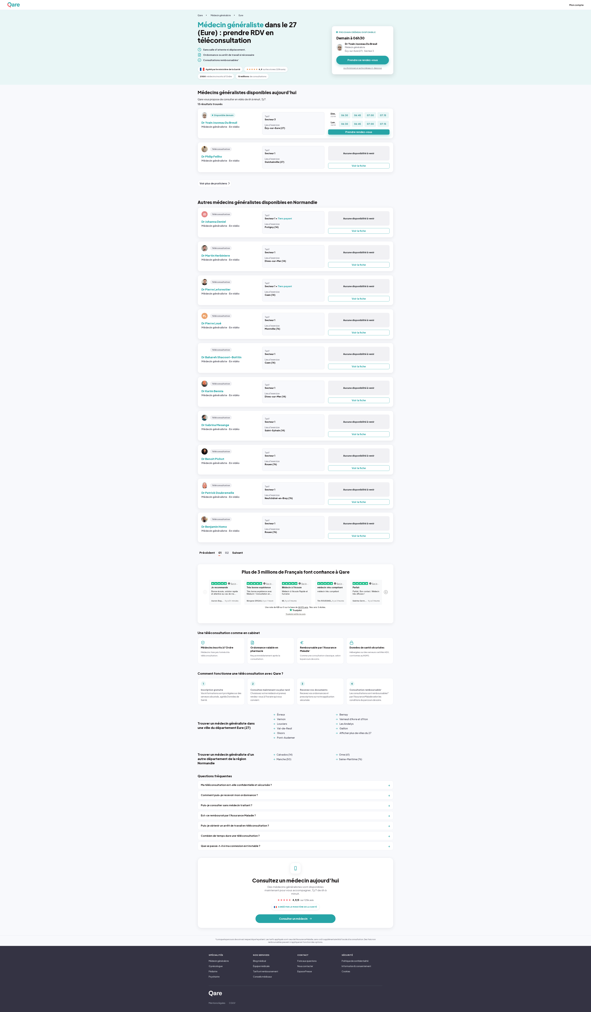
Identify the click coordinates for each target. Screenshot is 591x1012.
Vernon (281, 719)
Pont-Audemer (286, 737)
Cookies (346, 971)
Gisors (281, 733)
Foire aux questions (307, 960)
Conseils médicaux (262, 976)
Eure (241, 15)
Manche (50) (284, 759)
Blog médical (259, 960)
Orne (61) (344, 754)
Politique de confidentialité (355, 960)
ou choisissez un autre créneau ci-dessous (362, 68)
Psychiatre (214, 976)
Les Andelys (347, 723)
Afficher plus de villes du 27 (355, 733)
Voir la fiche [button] (359, 165)
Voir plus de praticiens (213, 183)
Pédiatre (213, 971)
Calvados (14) (284, 754)
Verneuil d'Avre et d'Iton (354, 719)
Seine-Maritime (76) (350, 759)
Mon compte (576, 5)
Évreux (281, 714)
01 (219, 552)
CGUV (232, 1003)
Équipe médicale (261, 966)
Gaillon (344, 728)
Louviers (282, 723)
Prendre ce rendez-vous (363, 60)
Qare (200, 15)
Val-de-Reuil (284, 728)
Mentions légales (217, 1003)
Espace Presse (304, 971)
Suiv (237, 552)
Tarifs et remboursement (265, 971)
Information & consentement (356, 966)
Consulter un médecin (293, 918)
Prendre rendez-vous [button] (358, 132)
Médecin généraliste (221, 15)
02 (227, 552)
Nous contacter (305, 966)
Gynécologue (216, 966)
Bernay (344, 714)
